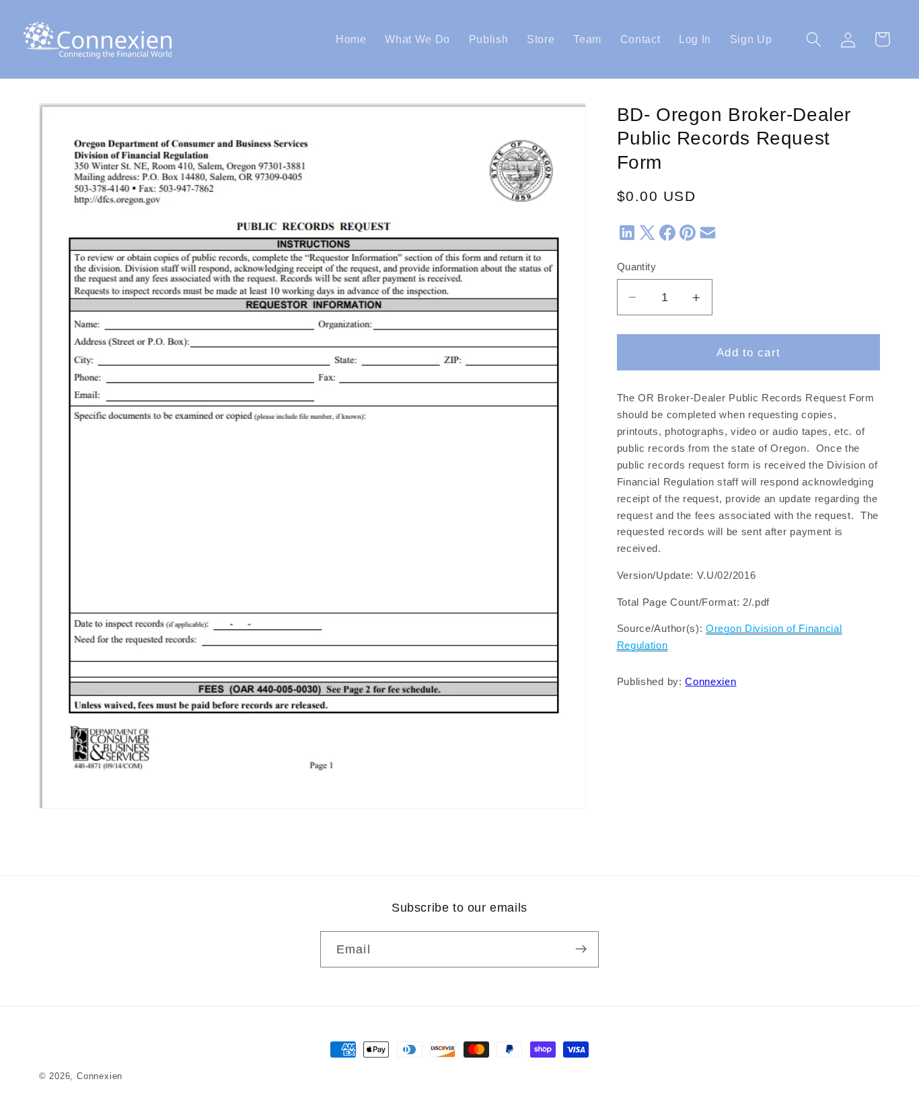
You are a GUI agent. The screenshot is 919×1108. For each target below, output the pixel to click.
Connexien (710, 682)
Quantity (637, 267)
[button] (814, 39)
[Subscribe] (581, 949)
